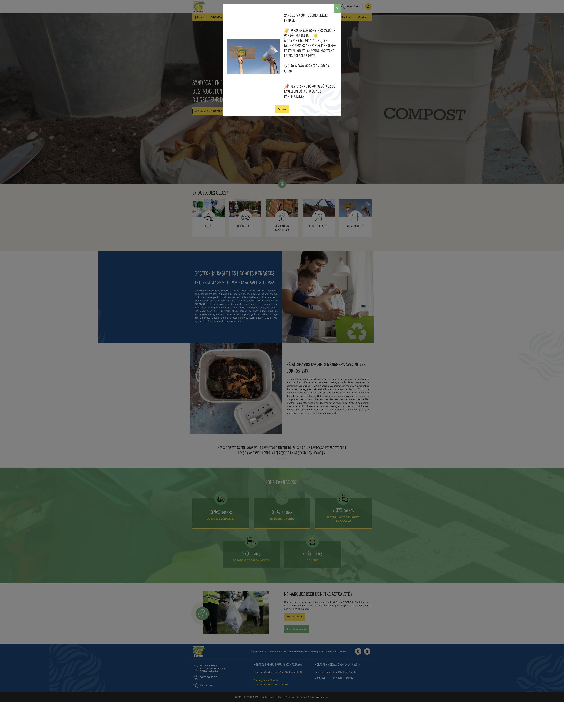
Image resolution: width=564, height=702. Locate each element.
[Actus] (253, 56)
